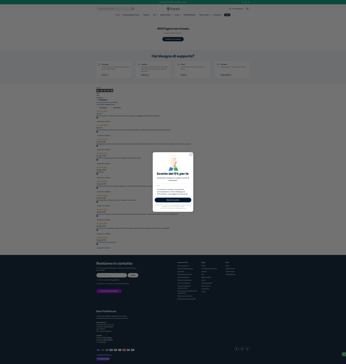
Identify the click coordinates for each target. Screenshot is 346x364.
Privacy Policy (176, 205)
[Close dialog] (191, 154)
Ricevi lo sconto (173, 200)
